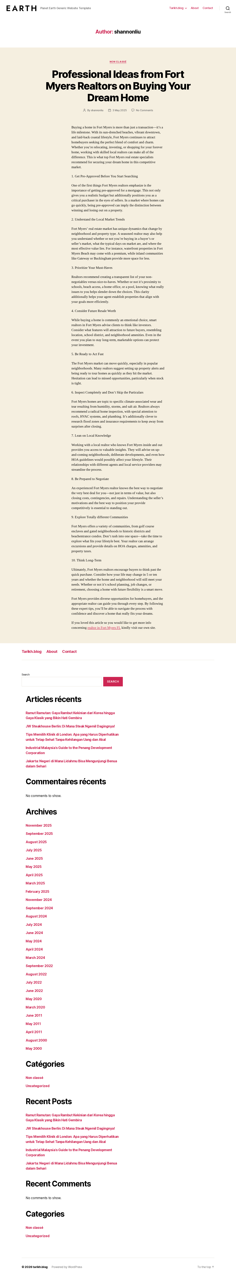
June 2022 (34, 991)
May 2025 (34, 867)
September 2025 (39, 834)
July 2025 (34, 850)
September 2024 (39, 908)
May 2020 (34, 999)
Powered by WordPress (67, 1267)
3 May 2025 (120, 110)
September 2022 (39, 966)
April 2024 (34, 949)
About (195, 8)
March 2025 (35, 883)
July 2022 (34, 982)
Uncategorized (38, 1086)
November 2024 (39, 900)
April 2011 (34, 1032)
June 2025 (34, 858)
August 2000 (36, 1040)
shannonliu (97, 110)
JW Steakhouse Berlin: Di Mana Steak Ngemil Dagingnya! (70, 726)
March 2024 (35, 958)
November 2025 (39, 825)
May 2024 (34, 941)
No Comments (144, 110)
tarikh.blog (40, 1267)
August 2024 (36, 916)
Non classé (118, 61)
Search (26, 674)
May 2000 (34, 1049)
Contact (208, 8)
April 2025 (34, 875)
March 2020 (35, 1007)
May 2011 (33, 1024)
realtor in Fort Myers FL (104, 628)
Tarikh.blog (176, 8)
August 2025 (36, 842)
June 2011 (34, 1015)
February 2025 (37, 892)
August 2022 (36, 974)
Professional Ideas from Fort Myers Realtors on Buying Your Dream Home (118, 86)
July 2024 (34, 925)
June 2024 (34, 933)
